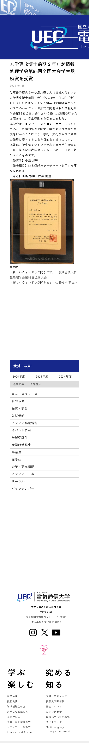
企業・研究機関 (23, 466)
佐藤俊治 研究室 (66, 282)
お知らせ (18, 401)
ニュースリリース (25, 394)
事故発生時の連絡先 (58, 716)
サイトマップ (54, 722)
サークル (18, 481)
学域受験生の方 (16, 706)
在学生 (16, 459)
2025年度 (42, 376)
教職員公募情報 (55, 701)
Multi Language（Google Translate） (59, 728)
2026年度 (19, 376)
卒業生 (16, 452)
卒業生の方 (13, 716)
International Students (21, 732)
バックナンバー (23, 488)
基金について (54, 706)
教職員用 (12, 701)
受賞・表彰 (22, 365)
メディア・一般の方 (19, 727)
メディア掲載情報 (25, 423)
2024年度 (65, 376)
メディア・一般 (23, 474)
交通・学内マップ (56, 696)
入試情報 (18, 415)
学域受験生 (20, 437)
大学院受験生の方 (17, 711)
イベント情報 (21, 430)
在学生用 (12, 696)
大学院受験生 (21, 445)
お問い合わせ (54, 711)
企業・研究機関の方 (19, 722)
